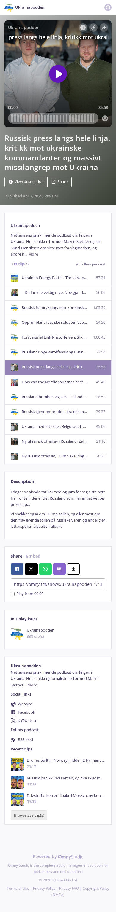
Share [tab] (16, 556)
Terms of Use (18, 888)
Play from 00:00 (29, 594)
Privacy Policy (44, 888)
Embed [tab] (33, 556)
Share (62, 181)
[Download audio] (73, 569)
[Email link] (59, 569)
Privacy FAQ (69, 888)
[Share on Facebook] (17, 569)
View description (29, 181)
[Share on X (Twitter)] (31, 569)
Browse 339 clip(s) (29, 815)
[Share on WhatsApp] (45, 569)
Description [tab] (22, 481)
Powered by (45, 856)
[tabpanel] (58, 509)
